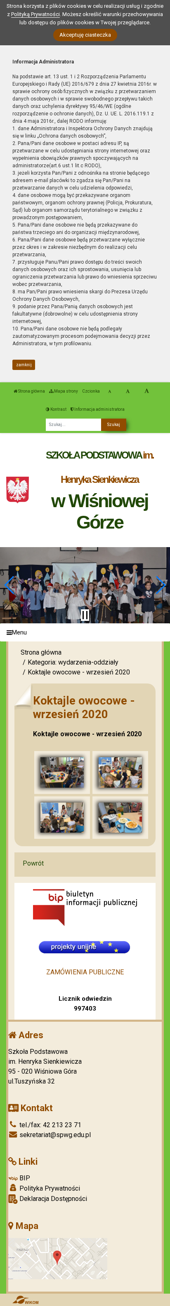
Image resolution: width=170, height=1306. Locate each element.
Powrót (33, 863)
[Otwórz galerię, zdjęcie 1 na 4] (62, 772)
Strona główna (31, 391)
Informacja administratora (99, 409)
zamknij (24, 365)
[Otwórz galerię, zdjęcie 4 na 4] (120, 818)
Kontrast (58, 409)
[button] (9, 585)
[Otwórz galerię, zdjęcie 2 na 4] (120, 772)
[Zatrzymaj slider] (85, 615)
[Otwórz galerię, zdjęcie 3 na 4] (62, 818)
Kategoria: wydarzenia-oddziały (73, 662)
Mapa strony (65, 391)
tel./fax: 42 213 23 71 (49, 1125)
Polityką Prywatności (35, 14)
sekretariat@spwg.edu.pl (54, 1135)
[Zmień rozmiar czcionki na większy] (127, 391)
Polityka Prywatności (49, 1188)
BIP (24, 1178)
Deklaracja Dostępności (52, 1199)
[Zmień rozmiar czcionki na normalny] (109, 391)
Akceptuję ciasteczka (85, 35)
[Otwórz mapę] (57, 1258)
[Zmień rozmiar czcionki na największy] (146, 391)
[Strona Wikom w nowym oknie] (25, 1300)
